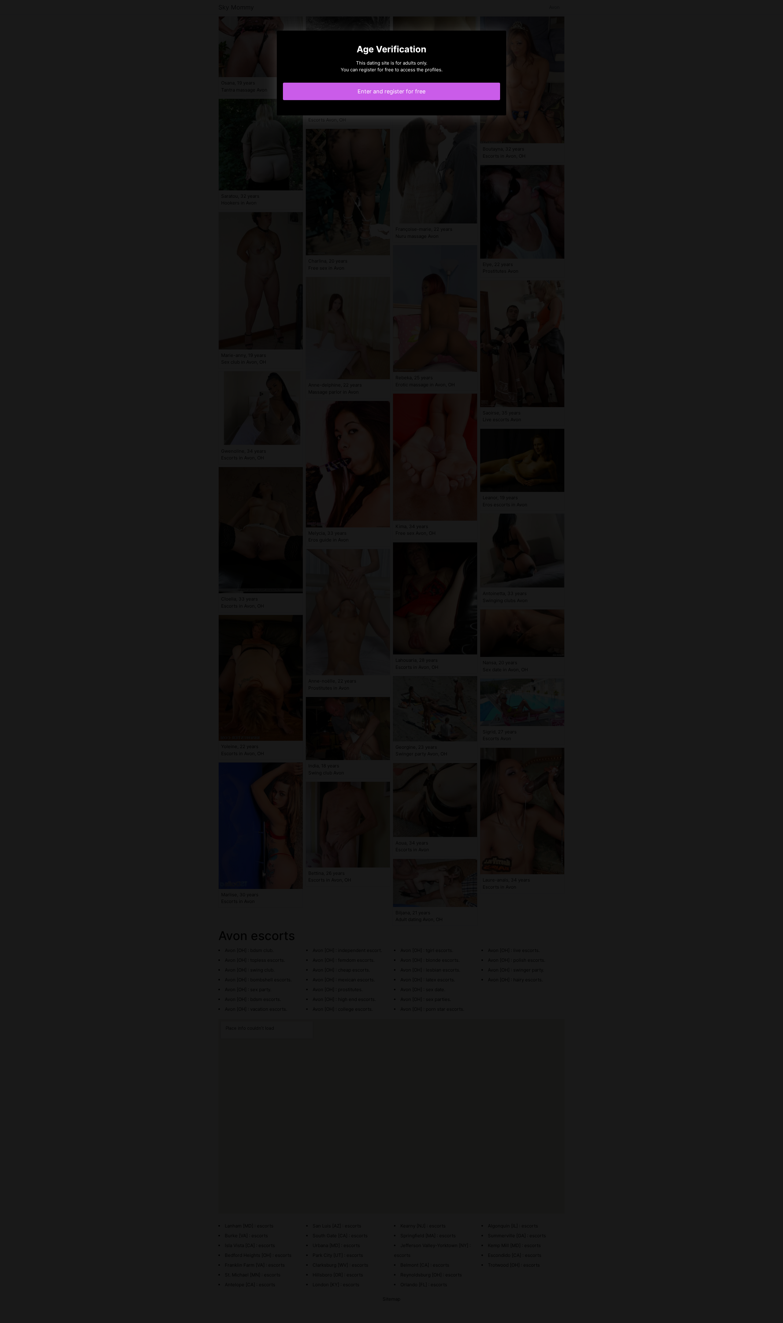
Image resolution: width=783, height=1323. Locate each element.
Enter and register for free (391, 91)
